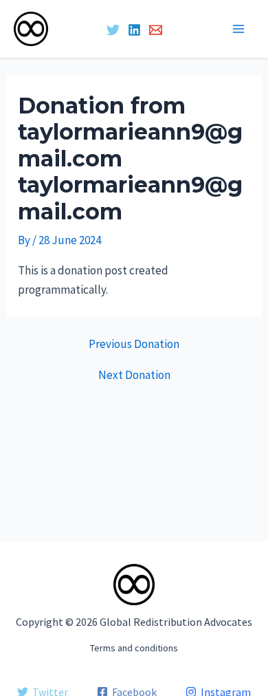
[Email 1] (155, 29)
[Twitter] (113, 29)
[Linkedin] (134, 29)
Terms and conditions (134, 648)
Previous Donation (134, 344)
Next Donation (134, 375)
